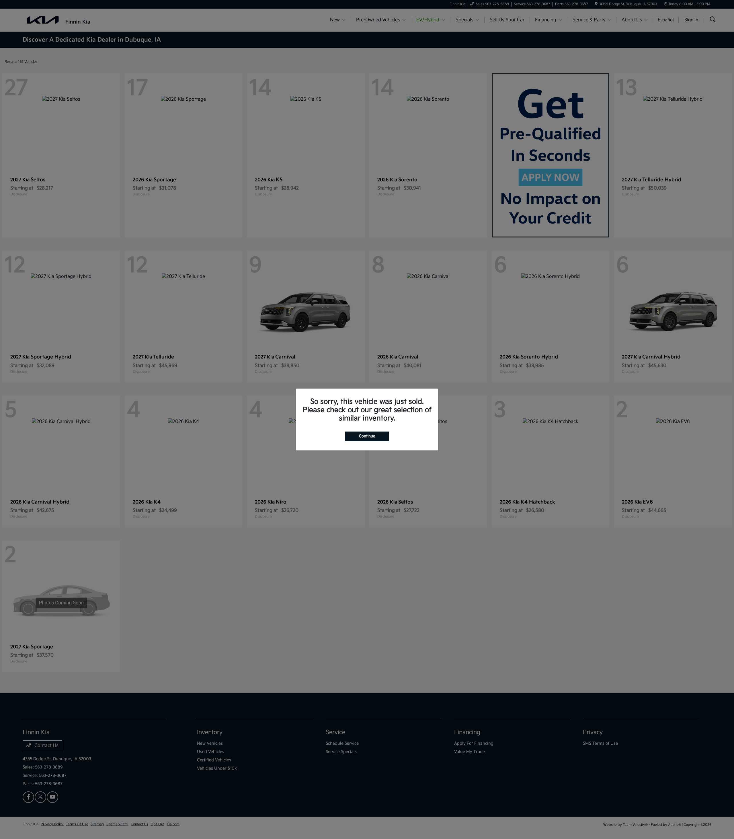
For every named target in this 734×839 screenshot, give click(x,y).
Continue (367, 436)
